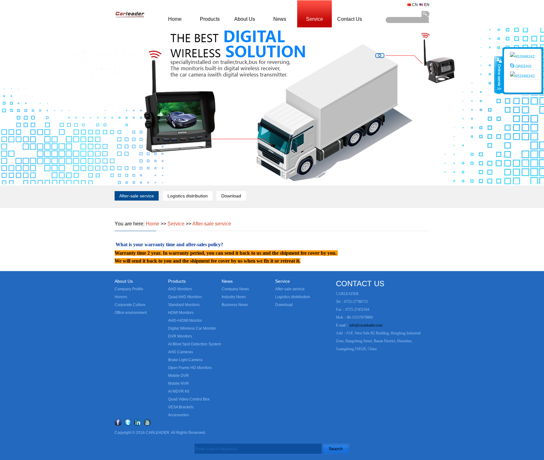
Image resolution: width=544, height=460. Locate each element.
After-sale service (136, 195)
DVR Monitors (180, 336)
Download (231, 195)
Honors (121, 297)
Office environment (131, 312)
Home (175, 19)
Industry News (234, 297)
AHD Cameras (180, 352)
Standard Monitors (184, 305)
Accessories (178, 415)
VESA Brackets (181, 407)
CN (415, 5)
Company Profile (129, 289)
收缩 (498, 74)
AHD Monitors (180, 289)
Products (210, 19)
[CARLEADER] (130, 26)
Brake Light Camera (185, 360)
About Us (244, 19)
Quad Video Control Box (189, 399)
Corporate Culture (130, 305)
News (279, 19)
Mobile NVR (178, 383)
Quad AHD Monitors (185, 297)
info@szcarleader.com (365, 325)
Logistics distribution (187, 195)
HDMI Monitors (181, 312)
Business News (235, 305)
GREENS (522, 66)
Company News (235, 289)
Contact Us (349, 19)
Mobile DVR (178, 375)
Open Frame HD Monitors (190, 368)
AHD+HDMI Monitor (185, 320)
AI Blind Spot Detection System (194, 344)
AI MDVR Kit (178, 391)
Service (314, 19)
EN (426, 5)
